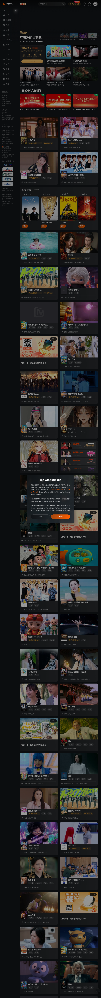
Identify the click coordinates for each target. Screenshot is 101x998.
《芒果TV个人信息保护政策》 (56, 489)
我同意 (61, 516)
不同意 (40, 516)
